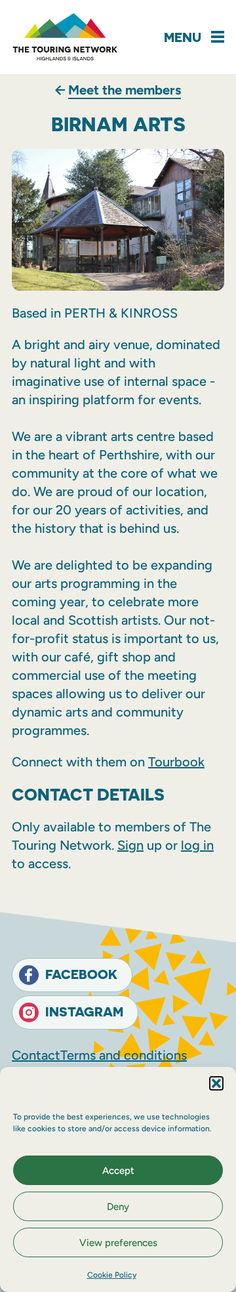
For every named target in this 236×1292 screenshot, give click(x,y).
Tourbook (176, 762)
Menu (182, 37)
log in (197, 845)
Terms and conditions (123, 1055)
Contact (36, 1055)
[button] (216, 1083)
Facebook (81, 974)
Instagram (84, 1011)
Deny (118, 1207)
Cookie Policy (111, 1275)
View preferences (118, 1243)
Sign (130, 845)
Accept (118, 1171)
